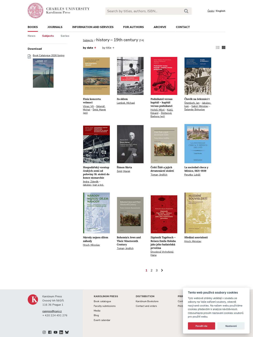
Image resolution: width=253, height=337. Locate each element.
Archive (160, 27)
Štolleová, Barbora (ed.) (161, 114)
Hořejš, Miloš (158, 109)
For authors (133, 27)
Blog (96, 315)
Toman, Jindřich (159, 174)
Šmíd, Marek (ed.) (94, 111)
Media (97, 310)
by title (106, 48)
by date (88, 48)
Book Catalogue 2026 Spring (48, 55)
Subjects (48, 36)
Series (65, 36)
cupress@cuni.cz (52, 311)
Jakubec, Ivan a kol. (93, 185)
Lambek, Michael (126, 103)
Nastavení (231, 326)
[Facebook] (50, 332)
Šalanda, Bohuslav (194, 109)
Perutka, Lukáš (192, 174)
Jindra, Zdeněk (90, 181)
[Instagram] (44, 332)
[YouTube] (55, 332)
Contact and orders (146, 306)
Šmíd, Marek (123, 171)
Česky (211, 11)
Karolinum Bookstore (147, 301)
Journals (55, 27)
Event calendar (102, 320)
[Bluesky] (67, 332)
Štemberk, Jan (191, 103)
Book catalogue (102, 301)
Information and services (93, 27)
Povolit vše (201, 326)
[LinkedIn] (61, 332)
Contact (183, 27)
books (33, 27)
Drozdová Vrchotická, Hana (162, 253)
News (31, 36)
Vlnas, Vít (88, 106)
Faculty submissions (105, 306)
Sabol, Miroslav (199, 106)
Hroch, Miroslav (91, 245)
